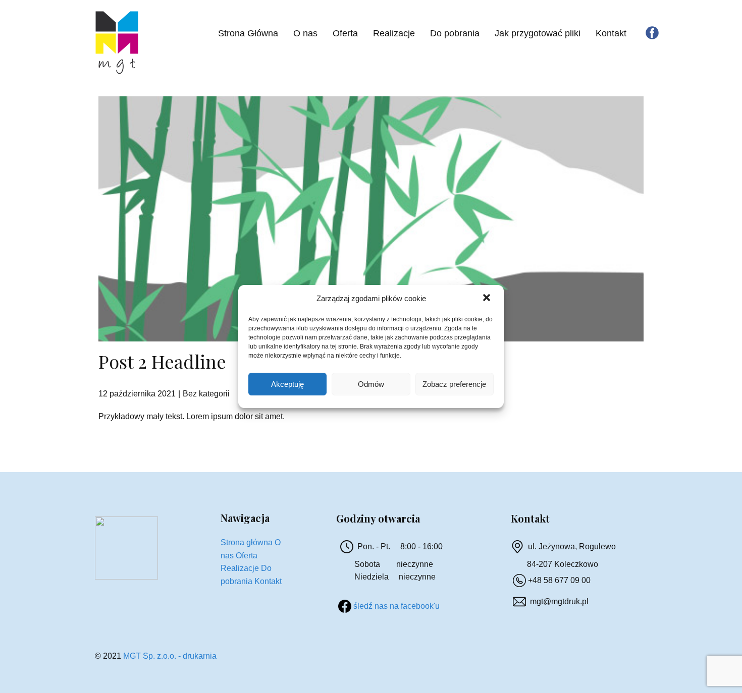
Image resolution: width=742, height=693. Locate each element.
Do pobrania (455, 33)
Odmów (371, 384)
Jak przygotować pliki (537, 33)
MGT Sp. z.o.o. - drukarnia (170, 656)
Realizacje (394, 33)
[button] (488, 299)
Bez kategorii (206, 393)
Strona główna (247, 542)
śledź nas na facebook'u (396, 606)
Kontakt (611, 33)
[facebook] (652, 32)
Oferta (345, 33)
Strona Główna (248, 33)
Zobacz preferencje (454, 384)
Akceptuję (287, 384)
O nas (305, 33)
